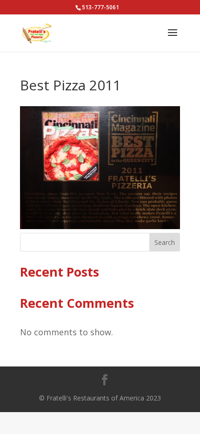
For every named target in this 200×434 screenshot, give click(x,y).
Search (164, 242)
